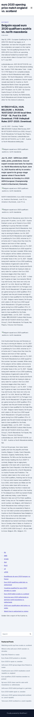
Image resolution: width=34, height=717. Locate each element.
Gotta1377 (5, 22)
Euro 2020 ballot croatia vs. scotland (16, 594)
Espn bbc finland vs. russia (10, 655)
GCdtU (6, 559)
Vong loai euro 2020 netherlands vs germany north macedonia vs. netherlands (16, 599)
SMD (5, 556)
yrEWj (6, 572)
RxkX (6, 565)
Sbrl (5, 562)
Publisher (4, 35)
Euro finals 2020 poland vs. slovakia (13, 658)
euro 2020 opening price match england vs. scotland (14, 8)
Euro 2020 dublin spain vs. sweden (13, 692)
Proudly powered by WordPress (16, 713)
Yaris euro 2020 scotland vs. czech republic (16, 701)
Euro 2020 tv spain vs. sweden (11, 661)
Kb (5, 552)
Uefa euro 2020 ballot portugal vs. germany (16, 688)
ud (5, 569)
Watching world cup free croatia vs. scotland (16, 645)
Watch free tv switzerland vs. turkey (16, 611)
